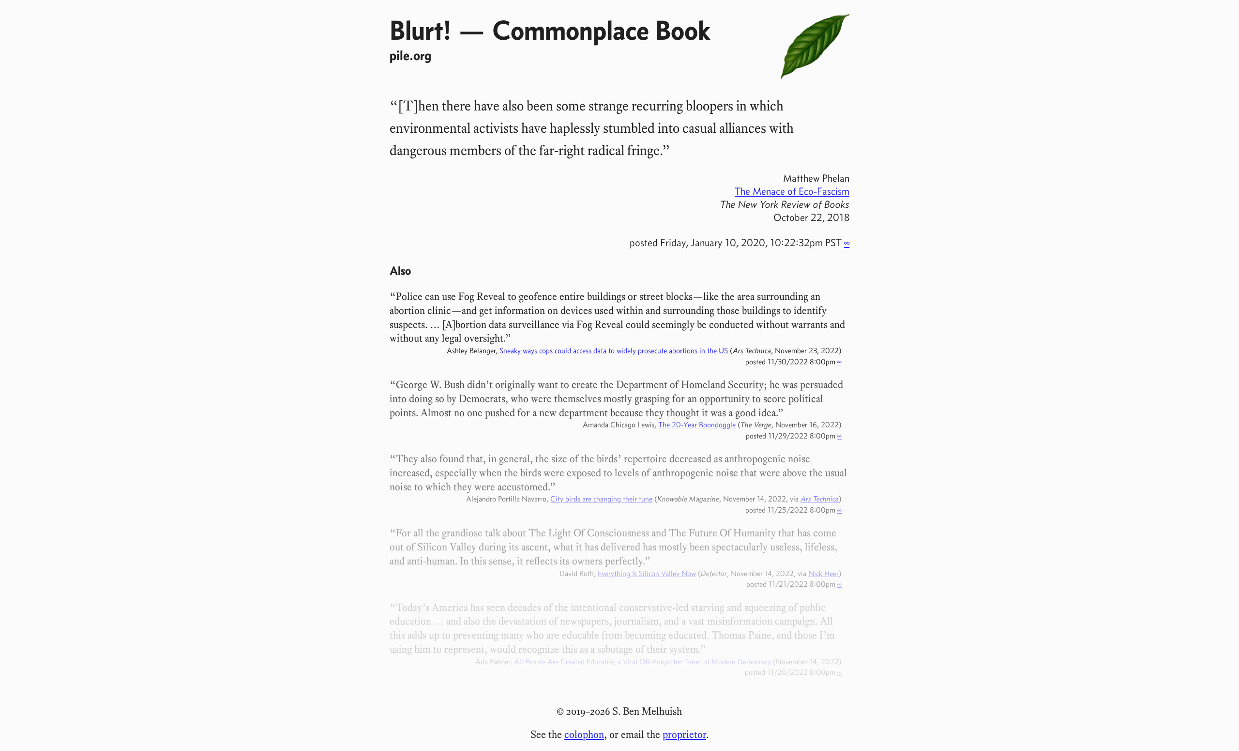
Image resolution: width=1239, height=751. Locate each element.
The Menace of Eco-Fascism (792, 191)
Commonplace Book (601, 30)
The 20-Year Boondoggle (697, 424)
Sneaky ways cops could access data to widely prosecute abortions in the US (613, 350)
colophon (584, 734)
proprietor (684, 734)
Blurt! (421, 30)
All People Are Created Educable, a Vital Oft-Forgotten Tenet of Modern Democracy (642, 661)
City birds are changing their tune (601, 498)
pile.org (410, 55)
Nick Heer (823, 573)
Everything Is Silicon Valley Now (647, 573)
